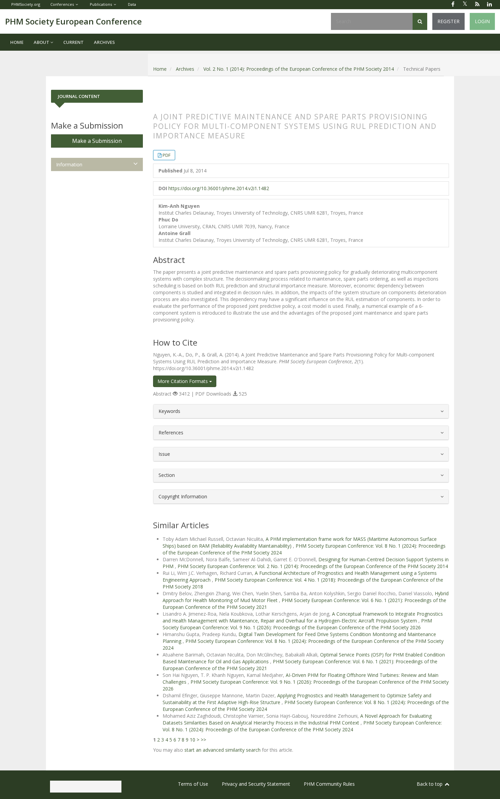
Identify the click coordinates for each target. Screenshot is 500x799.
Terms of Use (193, 784)
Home (16, 42)
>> (203, 739)
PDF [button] (166, 155)
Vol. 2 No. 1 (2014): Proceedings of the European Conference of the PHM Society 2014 (298, 69)
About (42, 42)
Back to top (430, 784)
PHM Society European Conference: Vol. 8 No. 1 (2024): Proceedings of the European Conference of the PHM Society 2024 (302, 726)
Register (448, 21)
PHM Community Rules (329, 784)
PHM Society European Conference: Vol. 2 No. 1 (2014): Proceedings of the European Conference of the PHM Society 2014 (313, 566)
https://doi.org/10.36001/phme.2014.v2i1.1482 (218, 188)
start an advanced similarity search (222, 750)
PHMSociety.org (25, 4)
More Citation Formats (183, 381)
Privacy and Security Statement (256, 784)
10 (192, 739)
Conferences (62, 4)
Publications (101, 4)
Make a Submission (97, 141)
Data (132, 4)
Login (482, 21)
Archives (104, 42)
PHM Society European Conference (73, 21)
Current (73, 42)
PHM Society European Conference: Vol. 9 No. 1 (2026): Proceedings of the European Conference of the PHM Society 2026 (297, 624)
